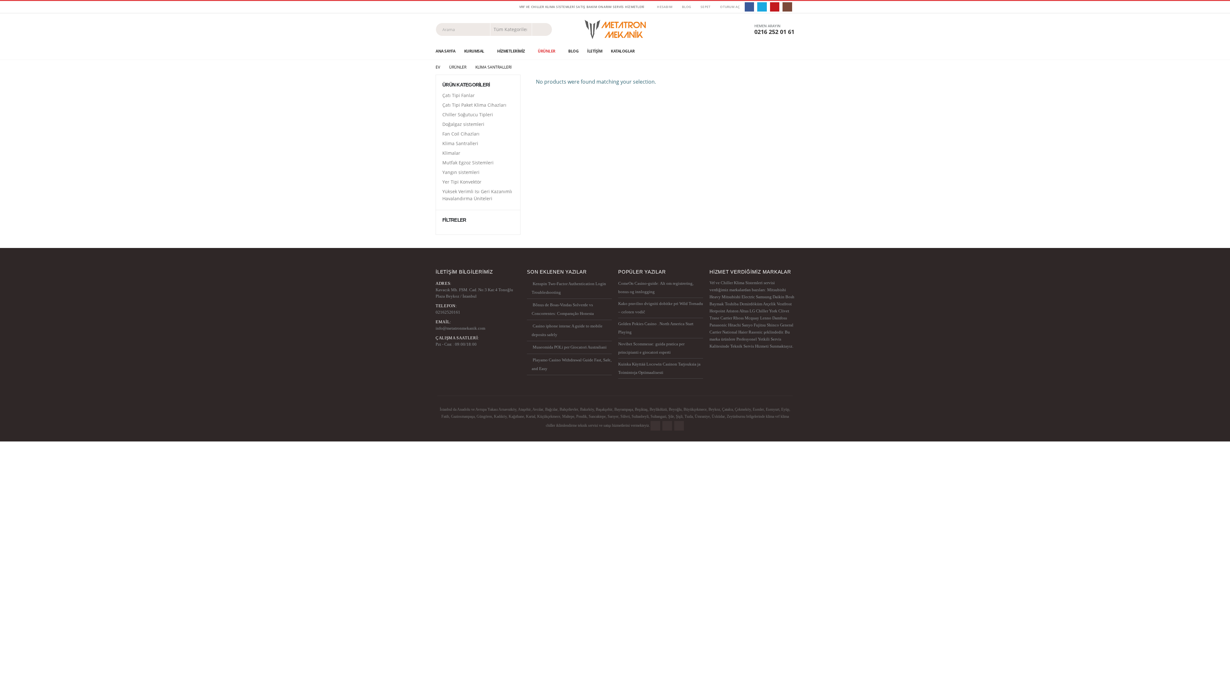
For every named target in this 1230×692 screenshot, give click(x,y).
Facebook (655, 426)
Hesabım (664, 6)
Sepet (705, 6)
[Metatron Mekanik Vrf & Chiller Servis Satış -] (615, 29)
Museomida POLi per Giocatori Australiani (570, 347)
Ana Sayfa (445, 51)
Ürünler (546, 51)
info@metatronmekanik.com (460, 328)
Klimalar (451, 153)
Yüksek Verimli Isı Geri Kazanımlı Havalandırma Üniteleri (477, 195)
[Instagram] (787, 7)
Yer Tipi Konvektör (461, 182)
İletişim (594, 51)
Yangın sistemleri (461, 172)
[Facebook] (749, 7)
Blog (686, 6)
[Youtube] (774, 7)
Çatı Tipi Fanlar (458, 95)
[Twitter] (762, 7)
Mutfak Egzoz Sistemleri (468, 163)
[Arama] (542, 29)
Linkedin (679, 426)
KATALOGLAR (623, 51)
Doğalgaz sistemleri (463, 124)
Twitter (667, 426)
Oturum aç (730, 6)
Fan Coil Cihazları (461, 134)
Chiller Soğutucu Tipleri (467, 114)
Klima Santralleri (460, 143)
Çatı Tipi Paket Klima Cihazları (474, 105)
